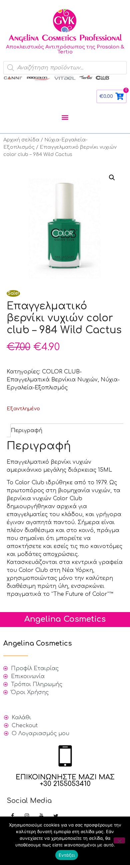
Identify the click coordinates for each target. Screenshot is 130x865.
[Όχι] (119, 840)
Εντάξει (67, 855)
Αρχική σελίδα (21, 139)
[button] (65, 117)
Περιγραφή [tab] (26, 430)
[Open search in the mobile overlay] (65, 67)
